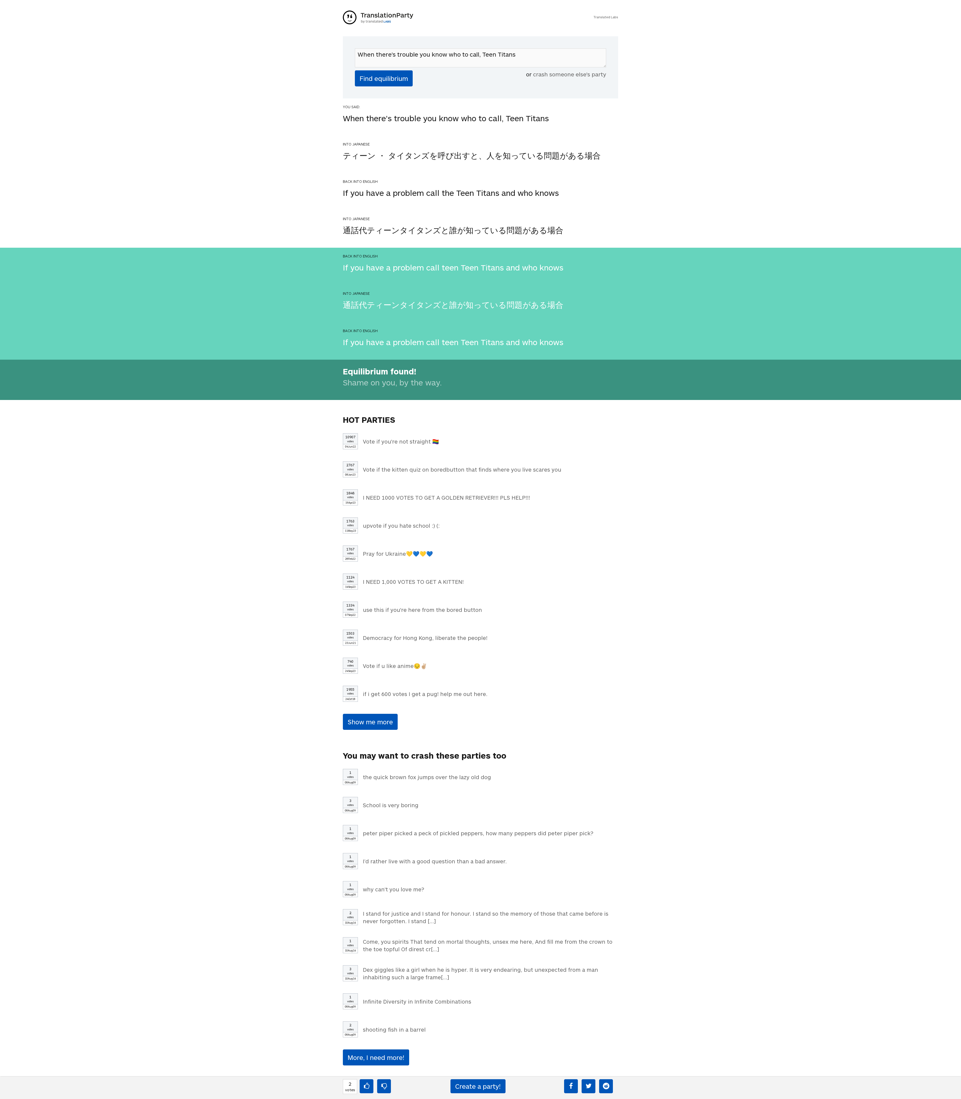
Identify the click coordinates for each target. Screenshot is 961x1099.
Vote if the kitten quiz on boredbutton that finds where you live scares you (462, 469)
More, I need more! (376, 1057)
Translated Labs (605, 17)
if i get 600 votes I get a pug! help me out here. (425, 694)
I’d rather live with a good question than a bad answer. (435, 861)
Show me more (370, 722)
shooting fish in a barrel (394, 1029)
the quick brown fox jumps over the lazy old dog (427, 777)
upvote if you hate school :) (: (401, 525)
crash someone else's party (569, 74)
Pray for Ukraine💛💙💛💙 (398, 553)
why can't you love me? (393, 889)
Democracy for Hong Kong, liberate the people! (425, 637)
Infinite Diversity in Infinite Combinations (417, 1001)
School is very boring (390, 805)
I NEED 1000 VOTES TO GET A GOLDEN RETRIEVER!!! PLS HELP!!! (446, 497)
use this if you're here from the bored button (422, 609)
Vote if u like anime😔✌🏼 (395, 665)
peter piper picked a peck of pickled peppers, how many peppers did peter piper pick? (478, 833)
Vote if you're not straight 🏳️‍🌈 (401, 441)
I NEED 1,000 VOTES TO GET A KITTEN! (413, 581)
